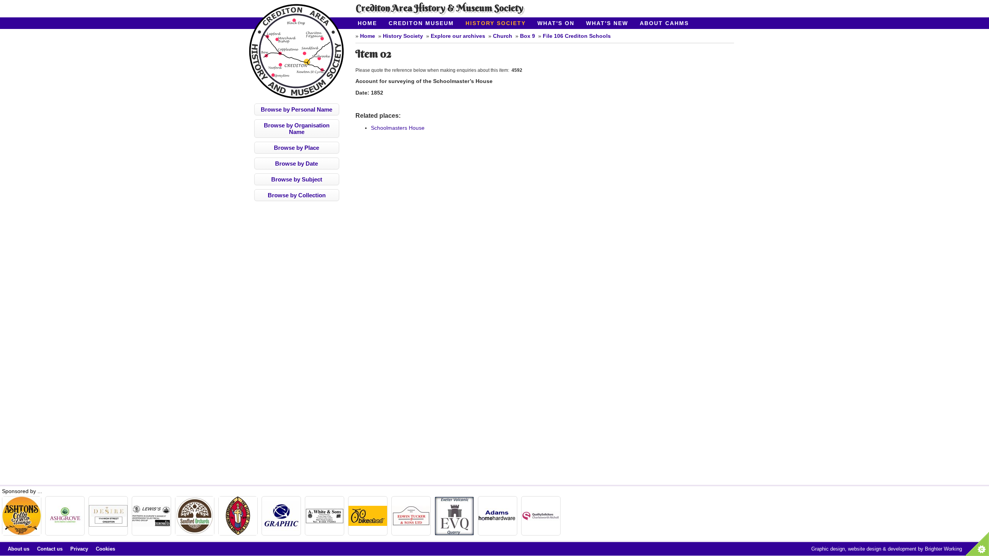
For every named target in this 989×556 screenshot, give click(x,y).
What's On (555, 23)
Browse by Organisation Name (297, 128)
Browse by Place (296, 147)
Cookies (105, 549)
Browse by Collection (297, 195)
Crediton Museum (421, 23)
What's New (607, 23)
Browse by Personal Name (296, 109)
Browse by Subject (296, 179)
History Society (496, 23)
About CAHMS (664, 23)
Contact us (50, 549)
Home (367, 23)
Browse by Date (296, 163)
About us (18, 549)
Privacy (79, 549)
